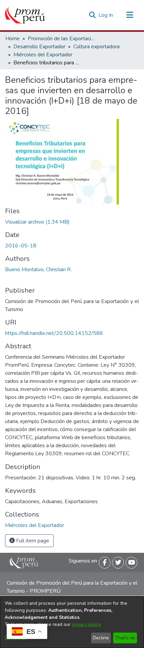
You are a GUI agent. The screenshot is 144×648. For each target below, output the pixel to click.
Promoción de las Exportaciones (61, 38)
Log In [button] (106, 15)
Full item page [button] (32, 540)
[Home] (25, 15)
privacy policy (86, 624)
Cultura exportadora (96, 46)
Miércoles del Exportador (42, 54)
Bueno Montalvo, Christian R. (38, 269)
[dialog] (72, 622)
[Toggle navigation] (129, 15)
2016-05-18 (21, 245)
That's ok (125, 638)
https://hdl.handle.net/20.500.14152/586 (54, 333)
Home (12, 38)
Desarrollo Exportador (39, 46)
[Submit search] (92, 15)
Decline (101, 638)
